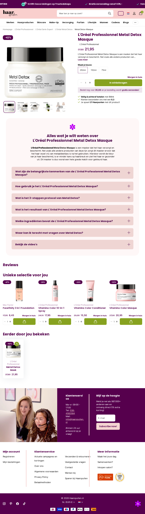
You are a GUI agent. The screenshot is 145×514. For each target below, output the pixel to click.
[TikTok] (24, 503)
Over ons (38, 466)
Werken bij (70, 473)
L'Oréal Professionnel (48, 305)
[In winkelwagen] (24, 321)
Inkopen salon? (105, 467)
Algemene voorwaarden (46, 471)
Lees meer (83, 59)
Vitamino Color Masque (123, 308)
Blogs (126, 22)
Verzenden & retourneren (77, 456)
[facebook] (17, 503)
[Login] (134, 13)
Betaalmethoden (42, 482)
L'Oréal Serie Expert (44, 29)
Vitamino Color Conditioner (90, 308)
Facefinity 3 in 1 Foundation (18, 308)
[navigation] (9, 107)
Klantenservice (44, 451)
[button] (90, 82)
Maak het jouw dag (107, 456)
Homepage (7, 29)
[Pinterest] (11, 503)
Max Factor (8, 305)
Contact (69, 467)
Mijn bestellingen (11, 462)
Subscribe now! (108, 426)
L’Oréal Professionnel (24, 29)
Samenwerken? (105, 462)
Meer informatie (108, 451)
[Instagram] (4, 503)
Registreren (9, 456)
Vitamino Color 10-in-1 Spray (51, 309)
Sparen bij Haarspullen (76, 478)
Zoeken (109, 13)
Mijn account (11, 451)
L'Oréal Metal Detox (63, 29)
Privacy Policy (41, 477)
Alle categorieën (10, 22)
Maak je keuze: (85, 65)
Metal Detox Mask (13, 369)
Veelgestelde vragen (75, 462)
